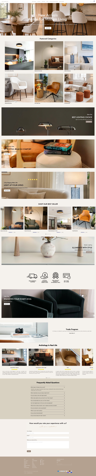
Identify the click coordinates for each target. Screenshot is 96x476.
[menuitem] (34, 1)
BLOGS (47, 1)
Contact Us (33, 465)
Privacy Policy (34, 466)
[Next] (94, 220)
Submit (29, 451)
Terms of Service (34, 467)
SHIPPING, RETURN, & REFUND (54, 1)
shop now (48, 28)
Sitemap (33, 464)
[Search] (90, 1)
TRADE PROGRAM (61, 1)
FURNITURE (43, 1)
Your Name (29, 431)
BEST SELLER (34, 1)
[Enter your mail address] (71, 464)
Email (28, 435)
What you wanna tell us (32, 440)
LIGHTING (38, 1)
